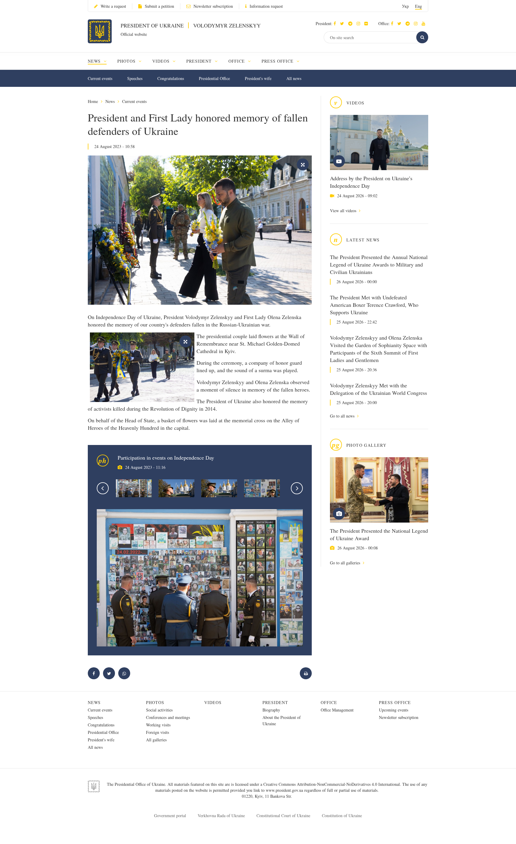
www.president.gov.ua (285, 790)
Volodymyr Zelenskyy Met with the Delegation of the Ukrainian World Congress (378, 389)
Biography (271, 710)
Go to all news (343, 416)
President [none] (200, 61)
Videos (213, 702)
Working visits (158, 725)
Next (297, 488)
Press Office (395, 702)
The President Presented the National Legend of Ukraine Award (379, 534)
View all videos (343, 210)
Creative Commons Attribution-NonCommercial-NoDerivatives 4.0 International (331, 784)
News (110, 101)
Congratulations (170, 78)
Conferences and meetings (168, 717)
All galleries (156, 740)
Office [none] (237, 61)
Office (329, 702)
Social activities (159, 710)
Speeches (134, 78)
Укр (405, 6)
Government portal (170, 815)
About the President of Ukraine (281, 720)
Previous (103, 488)
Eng (418, 6)
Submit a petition (159, 6)
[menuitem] (100, 61)
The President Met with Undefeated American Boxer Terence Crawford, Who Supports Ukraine (374, 305)
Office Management (337, 710)
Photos (155, 702)
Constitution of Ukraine (342, 815)
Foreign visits (157, 732)
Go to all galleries (345, 563)
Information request (266, 6)
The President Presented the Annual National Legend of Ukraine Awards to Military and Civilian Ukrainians (379, 264)
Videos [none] (161, 61)
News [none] (95, 61)
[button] (343, 23)
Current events (100, 78)
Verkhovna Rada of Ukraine (221, 815)
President (275, 702)
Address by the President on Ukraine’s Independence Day (371, 182)
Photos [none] (127, 61)
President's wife (258, 78)
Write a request (113, 6)
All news (293, 78)
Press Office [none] (278, 61)
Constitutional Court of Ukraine (283, 815)
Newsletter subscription (213, 6)
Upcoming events (393, 710)
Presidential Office (214, 78)
